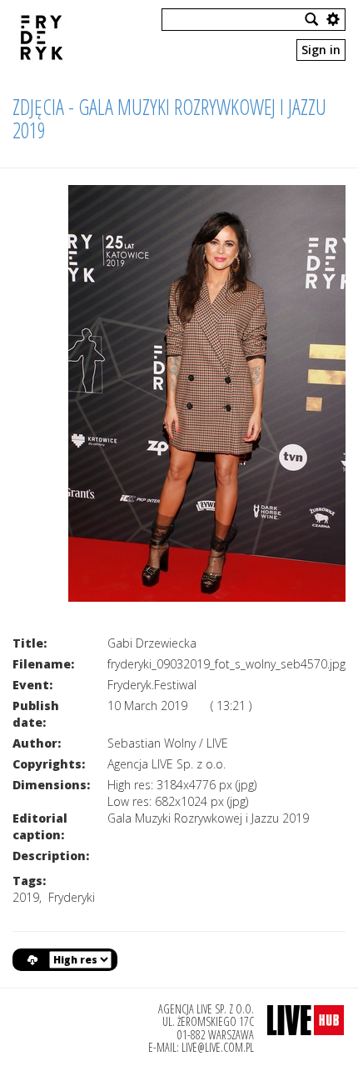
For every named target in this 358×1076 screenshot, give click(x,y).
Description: (50, 855)
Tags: (29, 880)
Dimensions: (51, 785)
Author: (36, 743)
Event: (32, 685)
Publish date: (35, 714)
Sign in (321, 50)
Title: (29, 643)
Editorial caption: (39, 826)
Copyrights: (48, 764)
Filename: (43, 664)
